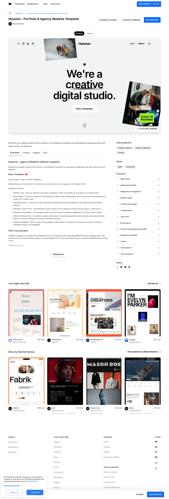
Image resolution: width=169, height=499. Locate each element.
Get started (149, 4)
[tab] (14, 153)
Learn (45, 4)
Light (120, 167)
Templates (37, 180)
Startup (121, 153)
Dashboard (19, 4)
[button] (33, 4)
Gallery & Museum (143, 148)
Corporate (130, 167)
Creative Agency (125, 148)
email (47, 184)
